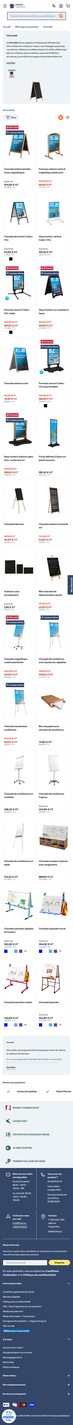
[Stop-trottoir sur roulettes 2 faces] (54, 286)
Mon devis (71, 585)
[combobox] (36, 16)
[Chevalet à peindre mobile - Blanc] (11, 1025)
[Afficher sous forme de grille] (60, 117)
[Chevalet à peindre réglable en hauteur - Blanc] (11, 951)
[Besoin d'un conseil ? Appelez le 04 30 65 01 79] (54, 6)
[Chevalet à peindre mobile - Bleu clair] (16, 1025)
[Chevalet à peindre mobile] (19, 979)
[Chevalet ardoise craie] (19, 360)
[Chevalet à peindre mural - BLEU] (40, 951)
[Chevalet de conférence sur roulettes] (19, 770)
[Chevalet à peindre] (54, 979)
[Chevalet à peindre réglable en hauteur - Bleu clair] (16, 951)
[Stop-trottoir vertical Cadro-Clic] (54, 213)
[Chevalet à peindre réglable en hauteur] (19, 905)
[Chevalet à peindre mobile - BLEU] (6, 1025)
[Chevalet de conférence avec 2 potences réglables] (54, 635)
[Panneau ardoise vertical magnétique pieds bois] (54, 145)
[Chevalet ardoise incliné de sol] (54, 500)
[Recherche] (61, 16)
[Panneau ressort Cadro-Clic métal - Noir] (11, 332)
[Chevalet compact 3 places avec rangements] (54, 837)
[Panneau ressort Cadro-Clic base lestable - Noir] (45, 405)
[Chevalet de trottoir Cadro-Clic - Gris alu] (6, 259)
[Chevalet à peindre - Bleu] (40, 1025)
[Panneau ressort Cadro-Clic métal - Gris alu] (6, 332)
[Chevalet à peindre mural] (54, 905)
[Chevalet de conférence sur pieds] (19, 837)
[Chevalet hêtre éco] (19, 500)
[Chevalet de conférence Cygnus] (54, 770)
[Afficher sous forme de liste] (67, 117)
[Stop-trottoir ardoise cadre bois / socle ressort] (19, 433)
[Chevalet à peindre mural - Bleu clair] (50, 951)
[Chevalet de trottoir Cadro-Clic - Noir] (11, 259)
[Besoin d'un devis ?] (61, 6)
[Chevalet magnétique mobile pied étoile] (19, 635)
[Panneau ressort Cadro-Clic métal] (19, 286)
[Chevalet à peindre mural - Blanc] (45, 951)
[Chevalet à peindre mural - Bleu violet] (55, 951)
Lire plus (10, 63)
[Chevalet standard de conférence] (19, 703)
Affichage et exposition (27, 26)
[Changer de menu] (5, 6)
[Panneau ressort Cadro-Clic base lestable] (54, 360)
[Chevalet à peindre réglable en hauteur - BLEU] (6, 951)
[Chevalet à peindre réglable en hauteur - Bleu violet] (21, 951)
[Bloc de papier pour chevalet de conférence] (54, 703)
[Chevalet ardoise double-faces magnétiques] (19, 145)
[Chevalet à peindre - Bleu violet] (55, 1025)
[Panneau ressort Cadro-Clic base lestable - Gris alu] (40, 405)
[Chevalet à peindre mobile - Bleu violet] (21, 1025)
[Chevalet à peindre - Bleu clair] (50, 1025)
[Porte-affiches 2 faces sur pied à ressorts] (54, 433)
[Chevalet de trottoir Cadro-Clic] (19, 213)
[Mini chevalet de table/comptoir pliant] (54, 568)
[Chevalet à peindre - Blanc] (45, 1025)
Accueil (6, 26)
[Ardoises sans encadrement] (19, 568)
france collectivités (20, 1415)
